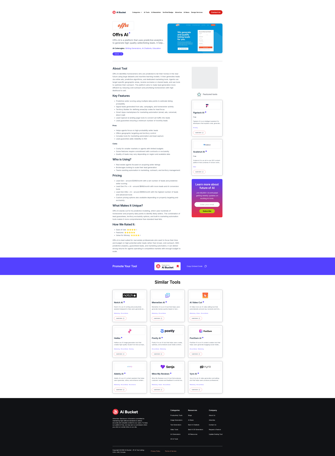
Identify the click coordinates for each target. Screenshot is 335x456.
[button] (137, 12)
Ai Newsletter (156, 12)
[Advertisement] (167, 4)
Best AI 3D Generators (195, 429)
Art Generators (175, 434)
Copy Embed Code (194, 266)
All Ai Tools (174, 439)
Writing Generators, (133, 48)
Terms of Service (170, 451)
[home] (119, 12)
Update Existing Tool (215, 434)
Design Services (197, 12)
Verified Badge (168, 12)
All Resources (192, 434)
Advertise (178, 12)
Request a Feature (215, 429)
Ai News (186, 12)
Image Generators (176, 420)
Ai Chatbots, (147, 48)
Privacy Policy (155, 451)
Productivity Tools (176, 415)
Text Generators (175, 425)
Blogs (190, 415)
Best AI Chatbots (193, 425)
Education (157, 48)
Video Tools (174, 429)
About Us (212, 415)
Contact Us (215, 12)
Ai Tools (147, 12)
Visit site (117, 54)
